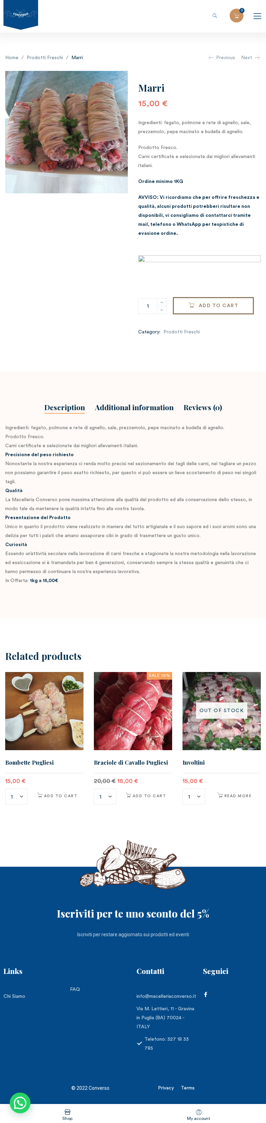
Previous (225, 57)
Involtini (194, 762)
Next (246, 57)
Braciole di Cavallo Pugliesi (131, 762)
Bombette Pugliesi (29, 762)
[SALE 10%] (133, 710)
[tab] (64, 408)
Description (64, 407)
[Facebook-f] (205, 994)
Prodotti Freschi (45, 57)
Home (11, 57)
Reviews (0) (203, 407)
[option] (44, 739)
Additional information (134, 407)
